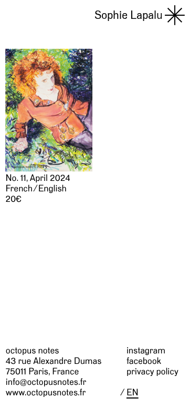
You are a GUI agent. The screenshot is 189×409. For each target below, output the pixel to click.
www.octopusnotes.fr (46, 392)
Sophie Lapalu (128, 14)
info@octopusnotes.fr (46, 382)
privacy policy (152, 371)
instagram (146, 350)
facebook (144, 361)
